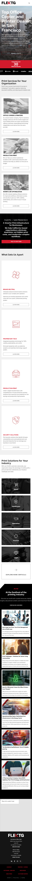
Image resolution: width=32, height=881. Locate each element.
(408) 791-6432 (16, 857)
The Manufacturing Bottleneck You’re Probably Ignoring (15, 748)
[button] (29, 3)
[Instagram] (17, 861)
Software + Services (9, 870)
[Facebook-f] (14, 861)
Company (9, 867)
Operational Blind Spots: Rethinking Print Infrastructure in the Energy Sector (14, 717)
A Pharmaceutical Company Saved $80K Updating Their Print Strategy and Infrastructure (16, 779)
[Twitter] (20, 861)
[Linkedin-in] (11, 861)
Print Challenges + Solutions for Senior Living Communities (15, 657)
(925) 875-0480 (16, 847)
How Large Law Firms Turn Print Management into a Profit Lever (15, 628)
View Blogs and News (16, 605)
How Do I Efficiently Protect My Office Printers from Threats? (15, 688)
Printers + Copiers (23, 867)
